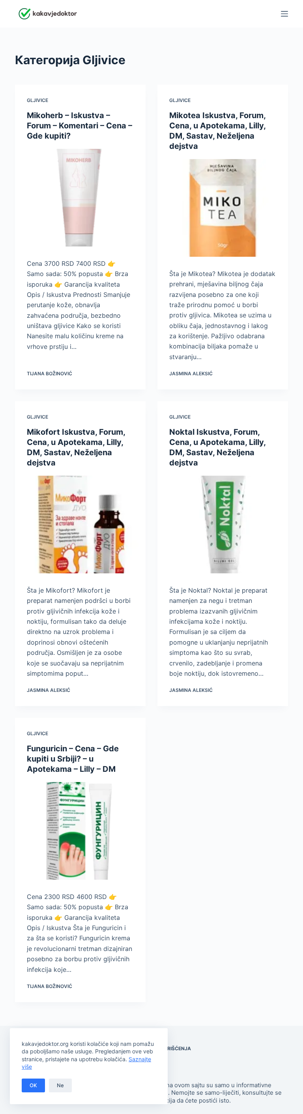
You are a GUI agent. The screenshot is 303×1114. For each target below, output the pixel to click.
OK (33, 1085)
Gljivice (37, 100)
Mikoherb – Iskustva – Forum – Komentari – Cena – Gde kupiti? (79, 126)
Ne (60, 1085)
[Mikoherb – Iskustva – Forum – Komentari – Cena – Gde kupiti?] (80, 198)
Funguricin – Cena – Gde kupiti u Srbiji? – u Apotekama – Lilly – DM (73, 759)
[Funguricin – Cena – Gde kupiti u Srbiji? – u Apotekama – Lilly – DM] (80, 831)
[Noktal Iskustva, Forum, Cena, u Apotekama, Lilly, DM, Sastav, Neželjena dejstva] (222, 524)
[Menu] (284, 13)
